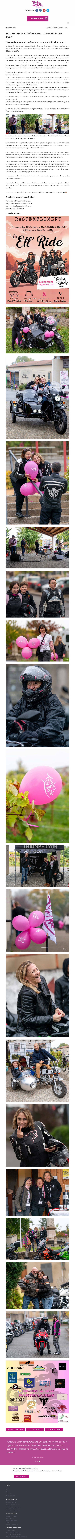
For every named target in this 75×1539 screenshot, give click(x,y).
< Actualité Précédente (51, 27)
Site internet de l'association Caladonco (18, 206)
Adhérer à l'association (12, 1524)
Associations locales (11, 1520)
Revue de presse (10, 1495)
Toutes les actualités (54, 1429)
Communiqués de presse (12, 1504)
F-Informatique (17, 1532)
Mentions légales (10, 1530)
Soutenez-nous (36, 18)
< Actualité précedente (15, 1429)
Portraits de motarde (11, 1516)
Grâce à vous (9, 1506)
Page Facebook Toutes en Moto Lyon (18, 201)
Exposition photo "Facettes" (13, 1508)
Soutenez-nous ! (21, 1476)
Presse (7, 1491)
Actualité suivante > (34, 1429)
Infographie (9, 1493)
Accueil (8, 27)
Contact (8, 1490)
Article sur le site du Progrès (15, 208)
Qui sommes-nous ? (11, 1502)
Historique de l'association (13, 1510)
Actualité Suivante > (64, 27)
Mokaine (24, 1536)
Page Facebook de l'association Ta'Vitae (19, 203)
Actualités (13, 27)
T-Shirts (8, 1522)
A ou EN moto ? (10, 1518)
